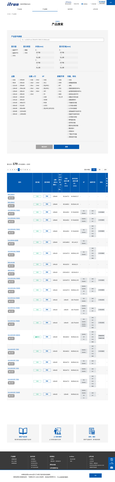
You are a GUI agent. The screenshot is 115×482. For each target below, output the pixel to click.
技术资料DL (33, 461)
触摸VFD (15, 53)
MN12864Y (11, 194)
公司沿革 (92, 461)
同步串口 (46, 85)
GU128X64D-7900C (14, 229)
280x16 (22, 91)
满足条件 (44, 146)
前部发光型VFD (73, 94)
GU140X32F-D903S (14, 335)
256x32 (22, 82)
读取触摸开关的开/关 (75, 111)
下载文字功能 (73, 134)
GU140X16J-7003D (14, 308)
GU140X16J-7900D (14, 321)
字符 (26, 53)
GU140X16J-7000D (14, 298)
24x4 (37, 82)
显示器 (37, 182)
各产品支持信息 (34, 467)
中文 (60, 91)
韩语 (60, 94)
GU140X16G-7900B (14, 251)
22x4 (31, 94)
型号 (19, 182)
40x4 (37, 91)
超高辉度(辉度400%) (75, 91)
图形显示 (71, 128)
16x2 (31, 82)
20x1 (31, 85)
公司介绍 (91, 456)
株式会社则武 (68, 3)
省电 (70, 85)
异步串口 (46, 88)
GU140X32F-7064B (14, 392)
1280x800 (23, 114)
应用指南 (33, 459)
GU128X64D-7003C (14, 218)
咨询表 (52, 459)
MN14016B (11, 262)
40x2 (37, 88)
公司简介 (92, 459)
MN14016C (11, 270)
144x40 (15, 102)
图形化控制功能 (73, 125)
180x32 (15, 114)
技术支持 (32, 456)
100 (105, 169)
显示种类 (47, 182)
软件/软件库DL (34, 463)
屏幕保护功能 (73, 137)
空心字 (61, 97)
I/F (84, 182)
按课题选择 (14, 463)
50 (99, 169)
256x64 (22, 85)
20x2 (31, 88)
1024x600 (23, 111)
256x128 (22, 88)
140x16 (15, 94)
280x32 (22, 94)
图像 (26, 50)
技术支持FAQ (34, 465)
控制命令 (71, 131)
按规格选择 (14, 459)
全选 (14, 80)
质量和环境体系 (93, 467)
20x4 (31, 91)
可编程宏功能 (73, 102)
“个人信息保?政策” (62, 477)
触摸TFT (15, 50)
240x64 (22, 80)
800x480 (22, 108)
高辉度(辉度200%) (74, 88)
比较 (12, 198)
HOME (9, 14)
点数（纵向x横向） (55, 182)
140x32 (15, 97)
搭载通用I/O (72, 100)
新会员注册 (102, 3)
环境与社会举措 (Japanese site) (97, 465)
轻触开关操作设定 (74, 114)
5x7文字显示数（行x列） (60, 182)
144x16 (15, 100)
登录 (111, 2)
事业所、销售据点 (94, 463)
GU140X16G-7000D (14, 278)
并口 (45, 82)
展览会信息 (53, 464)
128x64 (15, 91)
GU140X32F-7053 (13, 368)
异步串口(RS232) (49, 108)
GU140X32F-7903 (13, 349)
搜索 (66, 146)
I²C (44, 94)
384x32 (22, 100)
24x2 (37, 80)
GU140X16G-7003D (14, 288)
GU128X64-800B (13, 240)
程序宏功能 (72, 122)
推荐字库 (92, 182)
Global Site (76, 3)
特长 (101, 182)
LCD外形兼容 (73, 108)
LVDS (45, 105)
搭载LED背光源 (73, 97)
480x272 (22, 102)
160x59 (15, 108)
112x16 (15, 85)
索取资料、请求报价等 (56, 461)
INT (60, 85)
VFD (14, 55)
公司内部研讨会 (54, 468)
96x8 (14, 82)
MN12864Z (11, 202)
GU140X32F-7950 (13, 379)
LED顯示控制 (73, 117)
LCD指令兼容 (73, 105)
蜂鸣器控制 (72, 120)
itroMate (71, 456)
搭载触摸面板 (73, 82)
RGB (45, 102)
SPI (45, 91)
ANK (60, 82)
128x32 (15, 88)
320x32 (22, 97)
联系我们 (52, 456)
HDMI (45, 100)
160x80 (15, 111)
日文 (60, 88)
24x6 (37, 85)
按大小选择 (14, 461)
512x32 (22, 105)
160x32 (15, 105)
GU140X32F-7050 (13, 360)
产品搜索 (13, 456)
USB (45, 97)
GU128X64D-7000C (14, 210)
